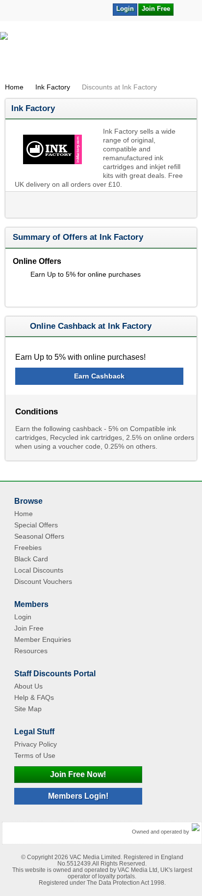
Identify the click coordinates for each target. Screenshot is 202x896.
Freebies (28, 547)
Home (14, 87)
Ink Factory (52, 87)
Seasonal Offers (39, 536)
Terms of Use (34, 755)
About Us (28, 686)
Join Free (156, 8)
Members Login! (78, 796)
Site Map (28, 709)
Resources (31, 651)
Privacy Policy (35, 744)
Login (125, 8)
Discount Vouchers (43, 581)
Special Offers (36, 525)
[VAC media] (196, 827)
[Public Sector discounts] (101, 54)
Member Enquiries (42, 639)
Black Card (31, 559)
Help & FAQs (34, 697)
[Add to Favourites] (186, 8)
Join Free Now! (78, 774)
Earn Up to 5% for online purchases (85, 274)
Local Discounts (38, 570)
